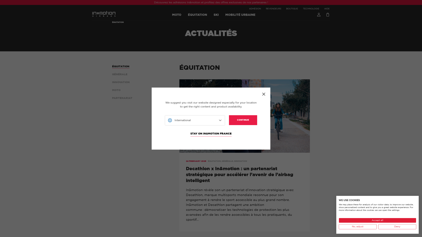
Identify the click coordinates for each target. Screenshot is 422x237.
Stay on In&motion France (211, 133)
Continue (243, 120)
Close (263, 94)
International (183, 120)
